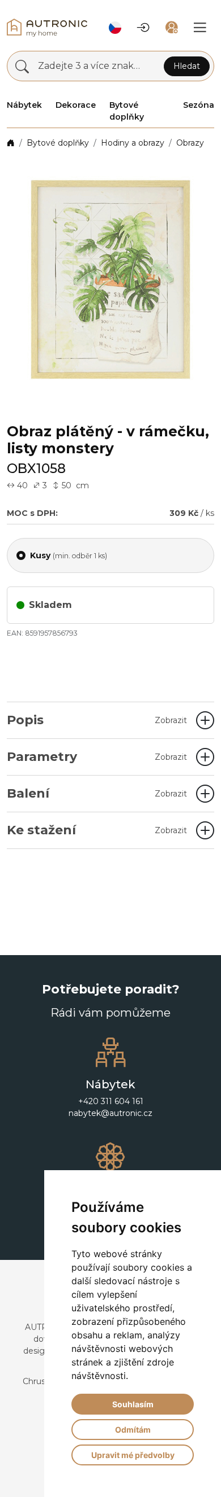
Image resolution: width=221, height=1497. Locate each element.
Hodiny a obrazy (132, 143)
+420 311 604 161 (110, 1101)
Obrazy (190, 143)
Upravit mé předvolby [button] (133, 1455)
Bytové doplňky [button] (126, 111)
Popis (97, 720)
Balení (97, 793)
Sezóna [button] (198, 105)
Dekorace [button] (76, 105)
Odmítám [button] (133, 1429)
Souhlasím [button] (133, 1404)
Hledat (186, 66)
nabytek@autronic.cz (110, 1113)
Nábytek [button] (24, 105)
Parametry (97, 756)
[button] (115, 28)
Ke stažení (97, 830)
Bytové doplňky (58, 143)
